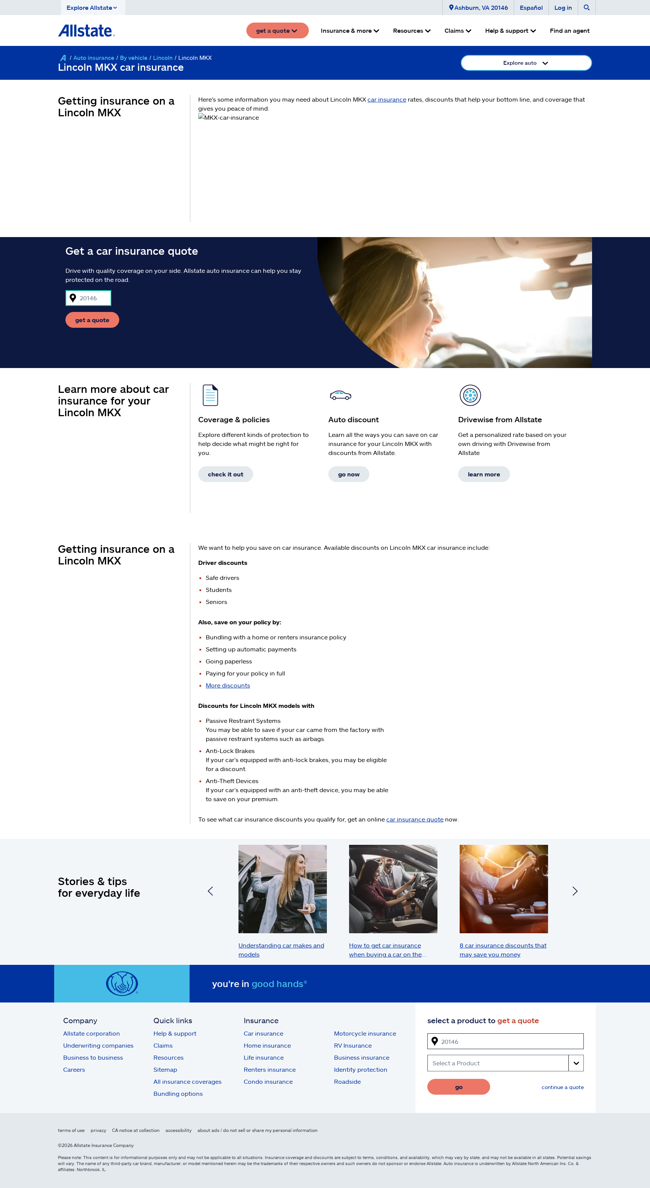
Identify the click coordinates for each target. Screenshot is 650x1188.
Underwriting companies (98, 1045)
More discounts (228, 685)
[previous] (210, 892)
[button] (93, 7)
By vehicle (133, 57)
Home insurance (267, 1045)
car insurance (387, 99)
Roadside (347, 1081)
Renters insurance (270, 1069)
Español (531, 7)
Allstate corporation (91, 1033)
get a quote (92, 319)
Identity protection (360, 1069)
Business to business (93, 1057)
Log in (563, 7)
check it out (225, 474)
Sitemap (165, 1069)
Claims (163, 1045)
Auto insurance (93, 57)
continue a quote (563, 1087)
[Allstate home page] (86, 30)
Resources (168, 1057)
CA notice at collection (135, 1130)
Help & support (174, 1033)
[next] (575, 892)
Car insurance (263, 1033)
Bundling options (178, 1093)
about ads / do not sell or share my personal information (257, 1130)
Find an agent (570, 30)
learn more (484, 474)
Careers (74, 1069)
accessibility (178, 1130)
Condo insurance (268, 1081)
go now (349, 474)
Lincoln (163, 57)
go (459, 1086)
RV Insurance (353, 1045)
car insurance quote (414, 819)
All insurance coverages (187, 1081)
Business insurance (361, 1057)
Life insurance (264, 1057)
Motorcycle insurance (365, 1033)
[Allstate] (63, 58)
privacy (98, 1130)
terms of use (71, 1130)
